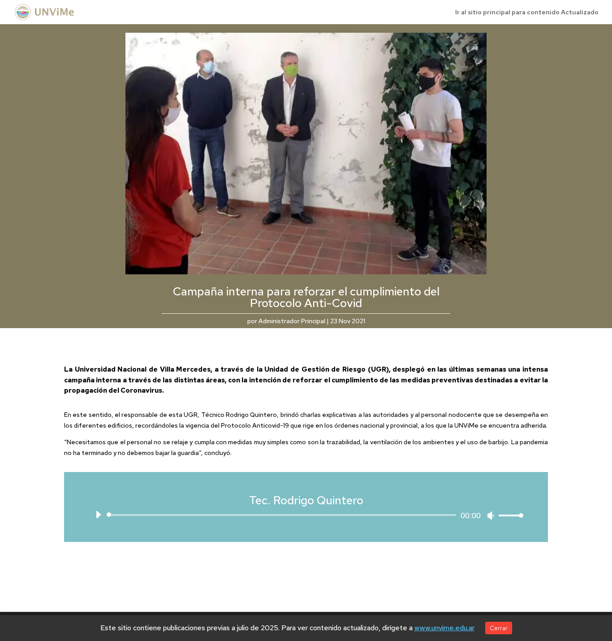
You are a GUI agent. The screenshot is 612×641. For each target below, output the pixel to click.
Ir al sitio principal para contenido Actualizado (527, 12)
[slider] (508, 515)
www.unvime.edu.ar (444, 627)
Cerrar (499, 628)
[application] (306, 515)
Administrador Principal (292, 321)
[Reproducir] (98, 514)
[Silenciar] (491, 515)
